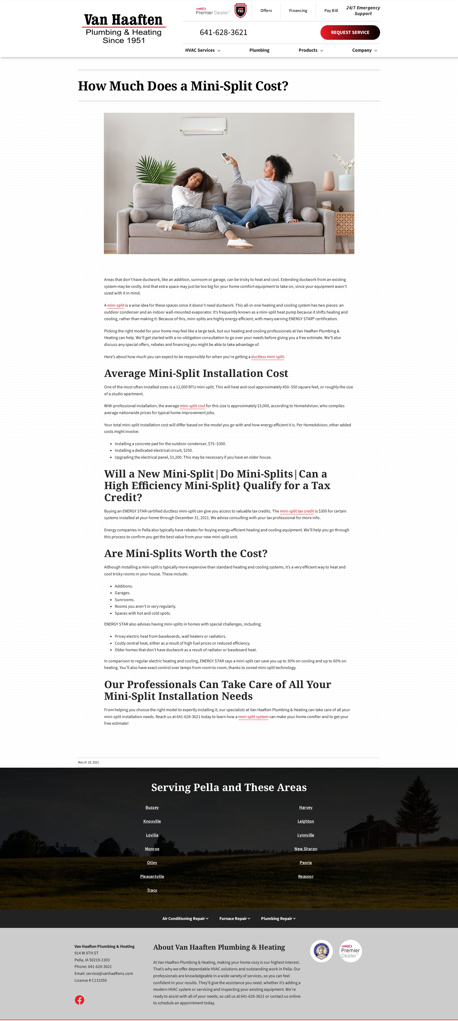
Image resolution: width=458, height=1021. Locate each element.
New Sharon (305, 849)
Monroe (152, 849)
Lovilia (152, 835)
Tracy (152, 890)
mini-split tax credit (297, 511)
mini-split (115, 305)
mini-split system (253, 717)
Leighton (306, 821)
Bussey (152, 807)
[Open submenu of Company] (377, 50)
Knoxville (152, 821)
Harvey (305, 807)
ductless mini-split (267, 357)
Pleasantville (152, 876)
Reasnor (306, 876)
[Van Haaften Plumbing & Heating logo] (124, 12)
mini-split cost (192, 406)
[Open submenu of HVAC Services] (220, 50)
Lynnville (305, 835)
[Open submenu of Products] (323, 50)
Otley (152, 863)
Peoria (306, 863)
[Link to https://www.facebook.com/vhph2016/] (79, 1000)
